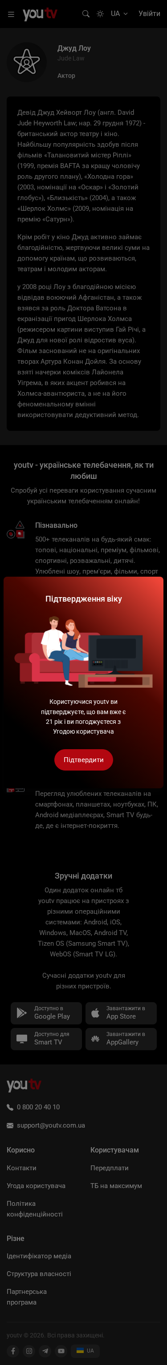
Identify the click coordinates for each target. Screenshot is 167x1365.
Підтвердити (84, 760)
